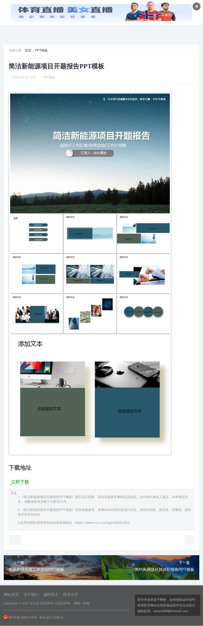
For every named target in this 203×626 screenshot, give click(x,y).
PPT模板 (41, 50)
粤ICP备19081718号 (22, 617)
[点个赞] (15, 540)
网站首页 (11, 594)
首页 (28, 50)
